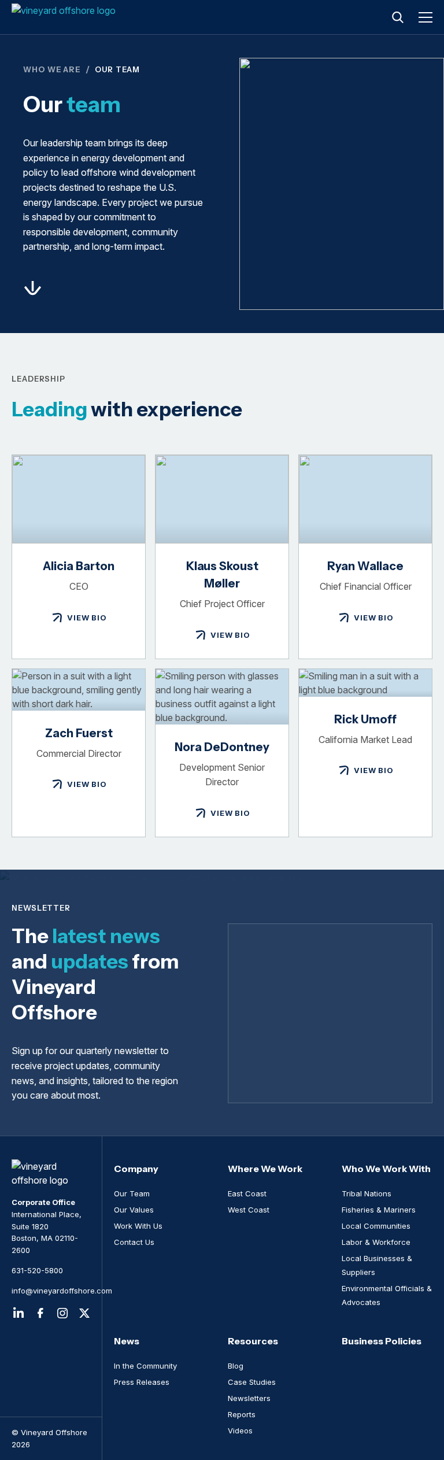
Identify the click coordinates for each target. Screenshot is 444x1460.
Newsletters (249, 1398)
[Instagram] (62, 1312)
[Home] (65, 17)
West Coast (248, 1209)
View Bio (87, 617)
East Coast (247, 1193)
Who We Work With (386, 1168)
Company (136, 1168)
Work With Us (138, 1225)
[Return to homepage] (51, 1173)
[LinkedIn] (18, 1312)
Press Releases (141, 1382)
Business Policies (381, 1341)
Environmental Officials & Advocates (387, 1295)
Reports (242, 1414)
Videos (240, 1430)
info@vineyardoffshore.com (51, 1290)
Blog (235, 1365)
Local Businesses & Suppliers (377, 1265)
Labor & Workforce (376, 1242)
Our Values (134, 1209)
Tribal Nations (366, 1193)
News (126, 1341)
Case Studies (252, 1382)
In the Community (145, 1365)
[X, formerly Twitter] (84, 1312)
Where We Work (265, 1168)
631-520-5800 (37, 1270)
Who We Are (52, 69)
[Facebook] (40, 1312)
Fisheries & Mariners (379, 1209)
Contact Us (134, 1242)
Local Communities (376, 1225)
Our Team (132, 1193)
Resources (253, 1341)
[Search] (398, 17)
